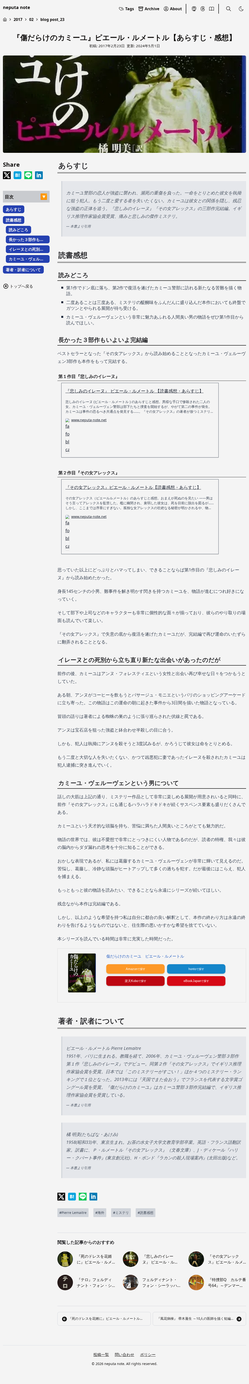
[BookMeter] (211, 9)
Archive (152, 8)
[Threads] (203, 9)
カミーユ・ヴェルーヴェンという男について (26, 259)
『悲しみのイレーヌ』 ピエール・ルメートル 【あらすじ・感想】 (160, 1259)
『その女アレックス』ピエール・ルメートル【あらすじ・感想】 (225, 1259)
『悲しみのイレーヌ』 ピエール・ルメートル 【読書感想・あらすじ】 (134, 391)
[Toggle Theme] (241, 9)
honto (192, 969)
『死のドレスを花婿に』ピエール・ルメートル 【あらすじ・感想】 (95, 1259)
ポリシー (148, 1354)
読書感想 (13, 220)
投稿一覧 (101, 1354)
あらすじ (13, 209)
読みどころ (18, 229)
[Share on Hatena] (17, 175)
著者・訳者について (23, 269)
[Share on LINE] (28, 175)
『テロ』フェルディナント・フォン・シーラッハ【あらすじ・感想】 (94, 1282)
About (176, 8)
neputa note (16, 7)
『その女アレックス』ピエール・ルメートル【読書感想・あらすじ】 (133, 487)
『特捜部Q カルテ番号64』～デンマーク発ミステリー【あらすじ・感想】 (227, 1282)
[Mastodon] (194, 9)
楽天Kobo (131, 981)
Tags (129, 8)
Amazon (131, 969)
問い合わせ (124, 1354)
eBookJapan (192, 981)
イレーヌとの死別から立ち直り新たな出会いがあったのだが (26, 250)
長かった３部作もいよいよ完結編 (26, 240)
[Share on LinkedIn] (39, 175)
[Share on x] (7, 175)
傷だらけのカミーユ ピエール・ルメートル (145, 956)
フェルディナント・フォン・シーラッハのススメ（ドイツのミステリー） (159, 1282)
